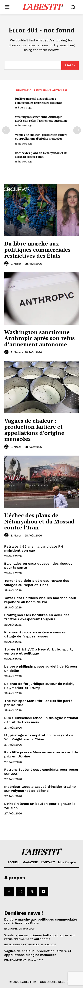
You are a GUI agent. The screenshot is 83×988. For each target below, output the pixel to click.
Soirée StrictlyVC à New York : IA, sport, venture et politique (38, 651)
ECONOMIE (10, 928)
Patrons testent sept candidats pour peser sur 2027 (41, 771)
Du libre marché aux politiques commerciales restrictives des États (38, 100)
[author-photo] (7, 263)
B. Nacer (16, 263)
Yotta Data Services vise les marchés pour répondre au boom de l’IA (40, 600)
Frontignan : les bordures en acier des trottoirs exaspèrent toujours (37, 617)
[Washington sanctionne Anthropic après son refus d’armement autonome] (41, 298)
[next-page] (77, 130)
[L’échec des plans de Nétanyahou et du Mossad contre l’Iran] (41, 482)
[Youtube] (43, 891)
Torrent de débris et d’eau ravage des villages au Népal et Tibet (36, 583)
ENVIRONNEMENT (15, 960)
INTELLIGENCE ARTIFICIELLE (21, 944)
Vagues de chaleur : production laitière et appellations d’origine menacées (41, 136)
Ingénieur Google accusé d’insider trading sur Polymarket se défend (40, 789)
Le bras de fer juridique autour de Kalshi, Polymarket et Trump (39, 686)
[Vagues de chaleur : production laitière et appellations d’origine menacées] (41, 387)
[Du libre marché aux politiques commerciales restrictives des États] (41, 210)
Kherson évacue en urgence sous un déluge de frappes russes (35, 634)
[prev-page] (6, 130)
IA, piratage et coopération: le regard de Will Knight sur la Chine (38, 737)
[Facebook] (9, 891)
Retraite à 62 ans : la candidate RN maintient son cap (33, 548)
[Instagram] (20, 891)
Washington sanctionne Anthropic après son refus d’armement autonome (41, 119)
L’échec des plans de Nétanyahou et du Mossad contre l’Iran (41, 155)
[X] (32, 891)
